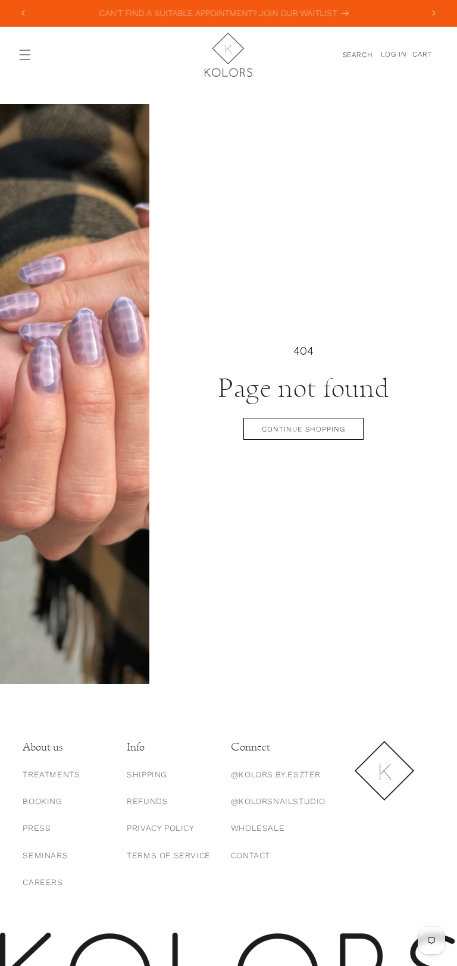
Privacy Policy (160, 828)
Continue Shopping (303, 429)
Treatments (51, 774)
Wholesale (257, 828)
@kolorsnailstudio (278, 801)
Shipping (147, 774)
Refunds (147, 801)
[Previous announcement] (23, 13)
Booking (42, 801)
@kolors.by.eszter (276, 774)
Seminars (45, 855)
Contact (250, 855)
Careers (42, 882)
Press (37, 828)
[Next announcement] (434, 13)
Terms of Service (169, 855)
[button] (25, 55)
